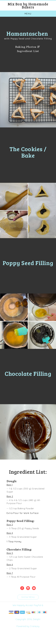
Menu (28, 13)
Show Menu (28, 597)
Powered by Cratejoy (28, 626)
